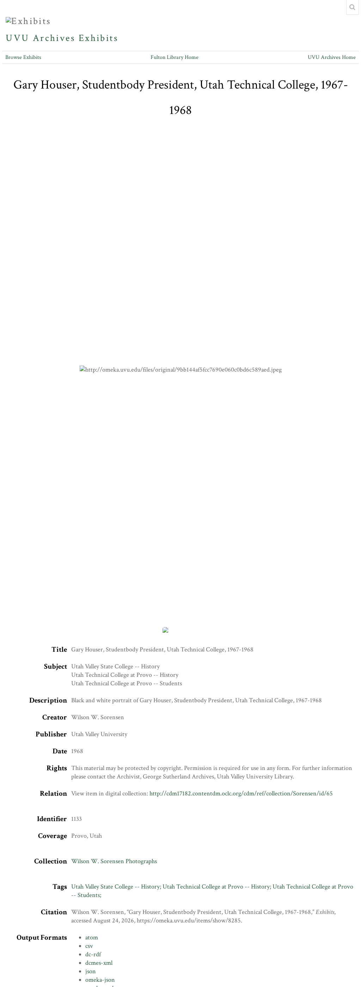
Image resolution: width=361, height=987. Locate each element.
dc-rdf (93, 954)
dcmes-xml (98, 963)
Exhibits (98, 38)
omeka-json (100, 980)
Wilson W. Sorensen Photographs (114, 861)
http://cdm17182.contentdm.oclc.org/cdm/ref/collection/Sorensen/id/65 (241, 793)
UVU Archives (40, 38)
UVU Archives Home (332, 57)
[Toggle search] (352, 7)
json (90, 971)
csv (89, 946)
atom (91, 937)
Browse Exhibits (23, 57)
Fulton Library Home (174, 57)
